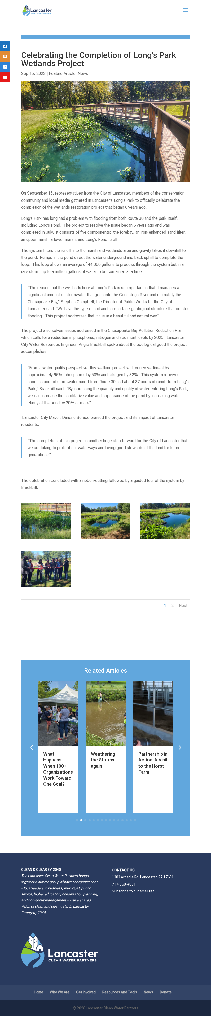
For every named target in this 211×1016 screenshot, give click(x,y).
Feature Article (62, 73)
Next (183, 605)
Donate (166, 992)
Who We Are (59, 992)
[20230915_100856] (46, 538)
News (83, 73)
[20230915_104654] (106, 538)
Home (38, 992)
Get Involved (86, 992)
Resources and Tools (119, 992)
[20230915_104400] (46, 586)
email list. (147, 891)
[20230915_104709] (165, 538)
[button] (179, 747)
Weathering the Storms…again (104, 760)
